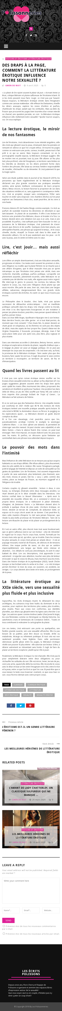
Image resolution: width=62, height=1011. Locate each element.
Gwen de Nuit (13, 85)
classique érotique (36, 685)
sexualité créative (45, 695)
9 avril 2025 (33, 85)
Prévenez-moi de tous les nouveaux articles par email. (33, 934)
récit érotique (11, 695)
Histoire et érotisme (16, 58)
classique (18, 685)
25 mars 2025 (39, 799)
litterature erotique (14, 690)
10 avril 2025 (39, 842)
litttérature (35, 690)
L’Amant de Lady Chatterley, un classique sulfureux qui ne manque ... (31, 791)
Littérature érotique (39, 58)
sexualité (27, 695)
